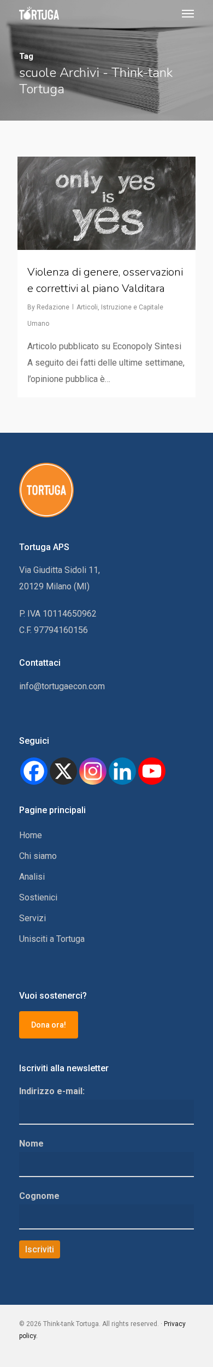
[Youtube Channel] (151, 771)
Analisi (32, 876)
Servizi (32, 918)
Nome (31, 1143)
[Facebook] (34, 771)
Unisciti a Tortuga (52, 939)
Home (30, 835)
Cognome (39, 1196)
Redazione (53, 307)
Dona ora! (48, 1024)
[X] (63, 771)
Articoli (87, 307)
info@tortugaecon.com (62, 686)
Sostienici (38, 897)
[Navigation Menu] (188, 13)
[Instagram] (92, 771)
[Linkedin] (122, 771)
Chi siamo (38, 856)
